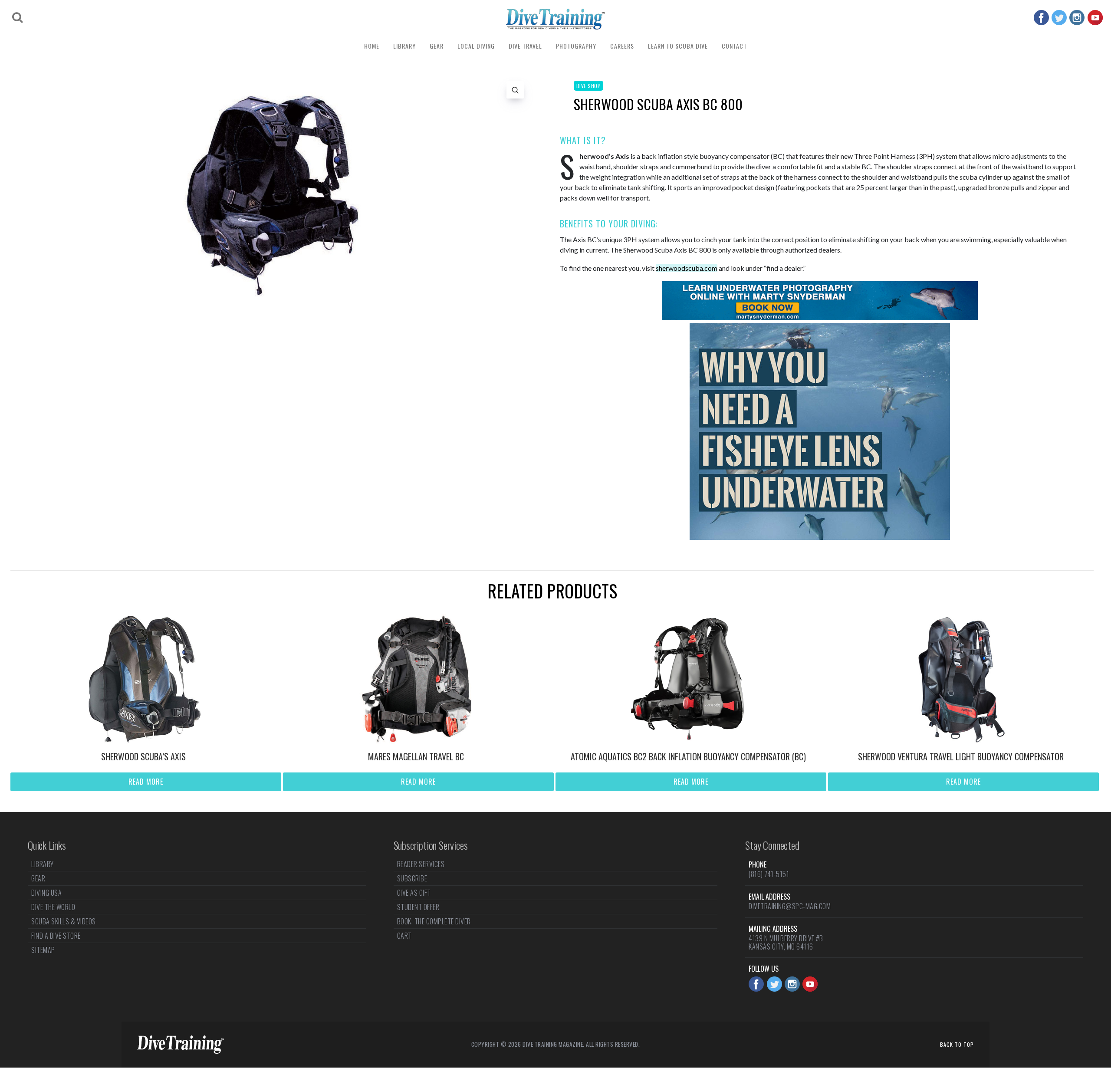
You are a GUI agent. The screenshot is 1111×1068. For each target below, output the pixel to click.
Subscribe (412, 878)
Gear (437, 45)
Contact (734, 45)
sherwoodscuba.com (686, 268)
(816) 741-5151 (769, 874)
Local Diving (476, 45)
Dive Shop (588, 85)
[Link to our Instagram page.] (1077, 17)
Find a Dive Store (56, 935)
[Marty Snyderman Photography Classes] (820, 317)
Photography (576, 45)
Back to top (957, 1044)
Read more (145, 781)
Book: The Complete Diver (434, 921)
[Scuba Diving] (555, 19)
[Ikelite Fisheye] (820, 537)
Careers (622, 45)
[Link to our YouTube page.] (1095, 17)
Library (404, 45)
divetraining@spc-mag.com (790, 906)
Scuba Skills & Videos (63, 921)
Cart (404, 935)
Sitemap (43, 950)
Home (371, 45)
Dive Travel (525, 45)
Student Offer (418, 907)
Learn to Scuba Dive (678, 45)
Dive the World (53, 907)
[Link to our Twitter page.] (1059, 17)
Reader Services (421, 865)
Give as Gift (414, 892)
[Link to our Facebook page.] (1041, 17)
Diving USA (46, 892)
